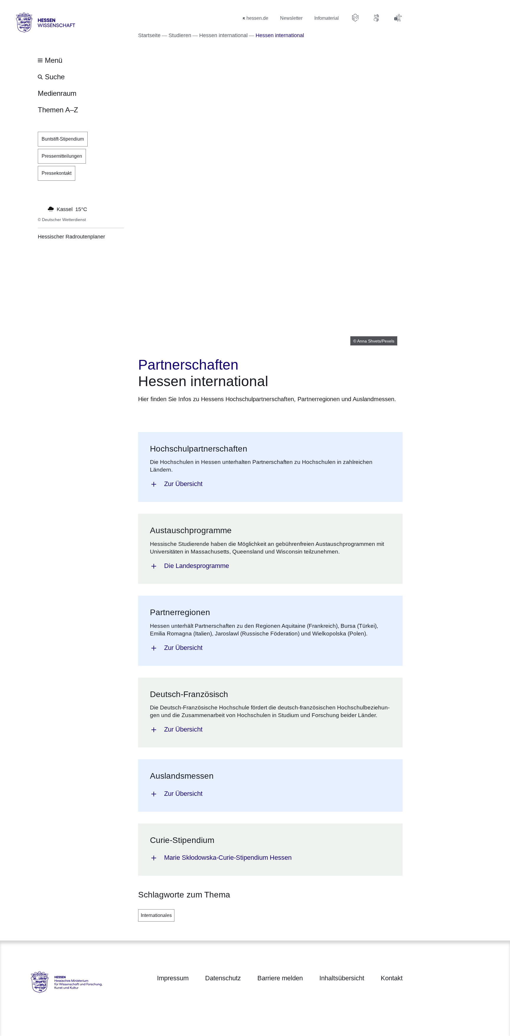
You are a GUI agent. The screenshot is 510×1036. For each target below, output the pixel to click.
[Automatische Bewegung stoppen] (41, 208)
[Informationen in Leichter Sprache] (355, 17)
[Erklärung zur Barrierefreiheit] (398, 17)
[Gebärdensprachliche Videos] (376, 17)
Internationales (156, 915)
